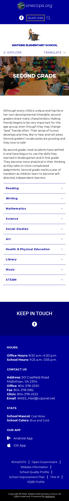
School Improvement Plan (27, 477)
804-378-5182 (24, 390)
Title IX (54, 477)
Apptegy (50, 496)
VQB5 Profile (36, 482)
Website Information (34, 467)
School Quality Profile (34, 472)
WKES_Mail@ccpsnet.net (36, 398)
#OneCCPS (18, 462)
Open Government (44, 462)
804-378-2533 (27, 394)
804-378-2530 (28, 386)
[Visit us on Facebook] (21, 17)
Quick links (35, 17)
